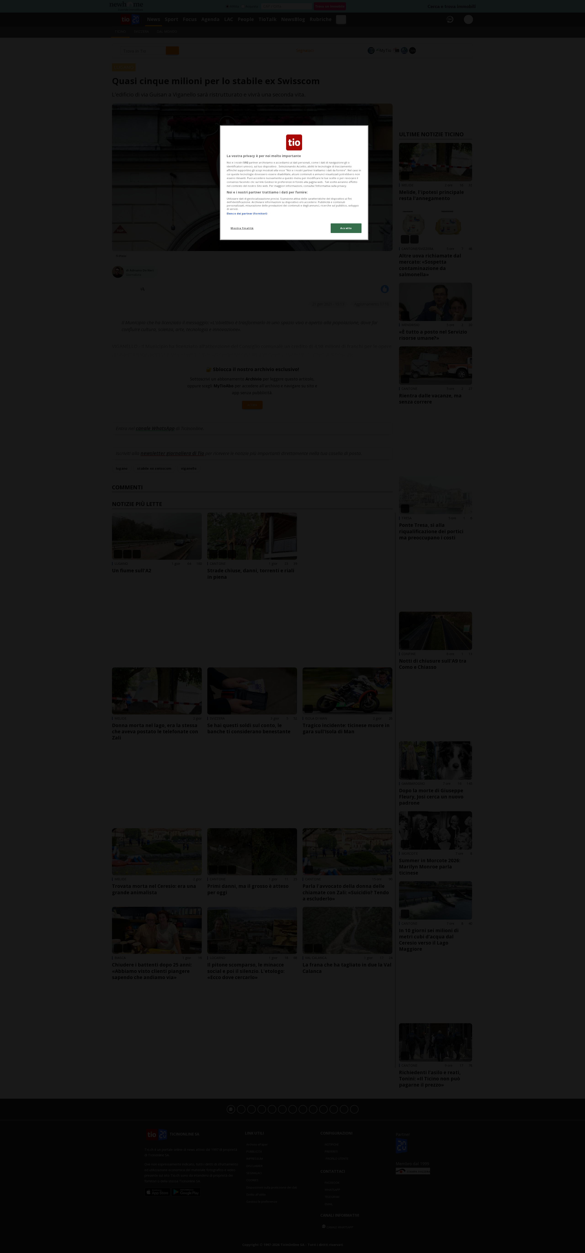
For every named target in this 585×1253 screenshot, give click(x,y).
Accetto (346, 228)
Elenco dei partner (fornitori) (247, 213)
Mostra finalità (242, 228)
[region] (294, 182)
